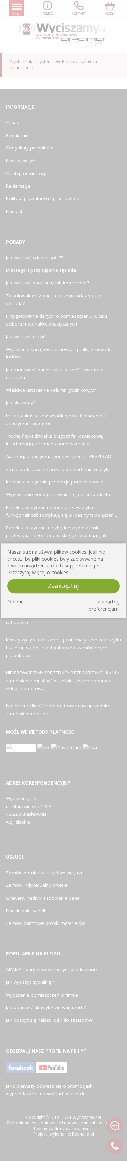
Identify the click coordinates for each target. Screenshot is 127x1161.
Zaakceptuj (63, 586)
